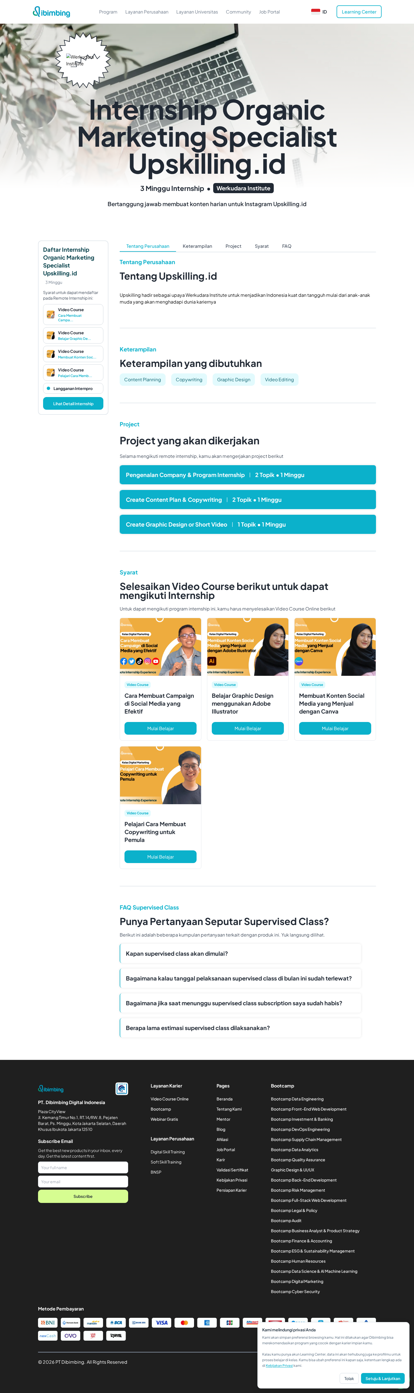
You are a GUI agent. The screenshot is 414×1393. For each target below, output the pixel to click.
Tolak (349, 1378)
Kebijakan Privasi (279, 1365)
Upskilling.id (289, 203)
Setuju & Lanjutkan (383, 1378)
